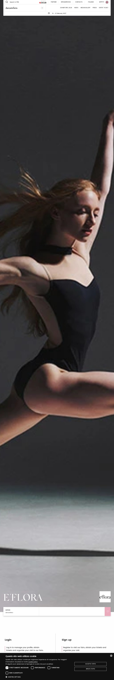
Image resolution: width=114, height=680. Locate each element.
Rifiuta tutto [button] (90, 669)
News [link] (76, 8)
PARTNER (53, 2)
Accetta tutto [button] (90, 664)
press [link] (95, 8)
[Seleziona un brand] (42, 8)
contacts (78, 2)
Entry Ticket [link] (103, 8)
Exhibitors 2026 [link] (66, 8)
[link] (102, 2)
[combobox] (111, 656)
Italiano (91, 2)
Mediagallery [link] (85, 8)
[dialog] (57, 666)
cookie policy (33, 662)
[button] (39, 677)
